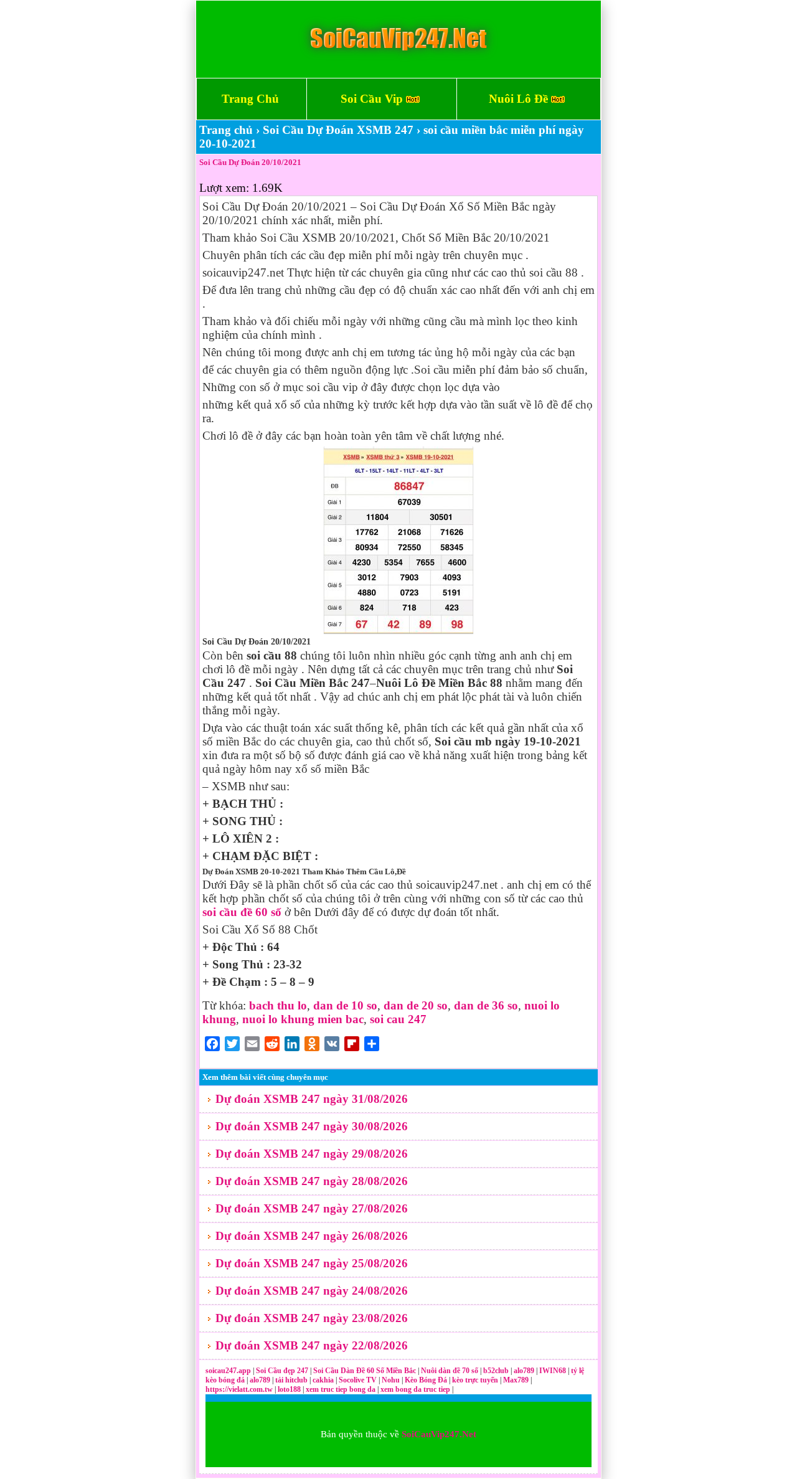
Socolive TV (358, 1380)
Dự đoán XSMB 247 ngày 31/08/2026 (311, 1098)
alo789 (525, 1370)
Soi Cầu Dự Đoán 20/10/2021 (250, 162)
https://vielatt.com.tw (239, 1389)
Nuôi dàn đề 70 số (449, 1370)
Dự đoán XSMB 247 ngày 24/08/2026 (311, 1290)
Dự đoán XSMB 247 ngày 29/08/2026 (311, 1153)
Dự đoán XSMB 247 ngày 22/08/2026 (311, 1345)
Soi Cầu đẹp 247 (282, 1370)
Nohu (391, 1380)
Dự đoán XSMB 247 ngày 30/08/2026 (311, 1126)
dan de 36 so (486, 1005)
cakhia (324, 1380)
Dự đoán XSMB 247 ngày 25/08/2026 (311, 1263)
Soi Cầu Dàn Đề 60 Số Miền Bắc (364, 1370)
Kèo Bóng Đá (426, 1380)
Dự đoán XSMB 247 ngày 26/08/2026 (311, 1235)
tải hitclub (292, 1380)
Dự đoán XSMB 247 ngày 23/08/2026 (311, 1318)
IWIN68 (553, 1370)
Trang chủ (226, 129)
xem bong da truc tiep (416, 1389)
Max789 (516, 1380)
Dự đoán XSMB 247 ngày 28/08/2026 (311, 1181)
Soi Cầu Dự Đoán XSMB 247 (338, 129)
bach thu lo (278, 1005)
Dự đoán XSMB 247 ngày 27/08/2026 (311, 1208)
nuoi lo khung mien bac (303, 1019)
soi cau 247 (398, 1019)
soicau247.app (228, 1370)
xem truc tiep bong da (341, 1389)
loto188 (289, 1389)
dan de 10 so (345, 1005)
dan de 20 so (416, 1005)
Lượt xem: (224, 187)
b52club (497, 1370)
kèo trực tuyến (475, 1380)
